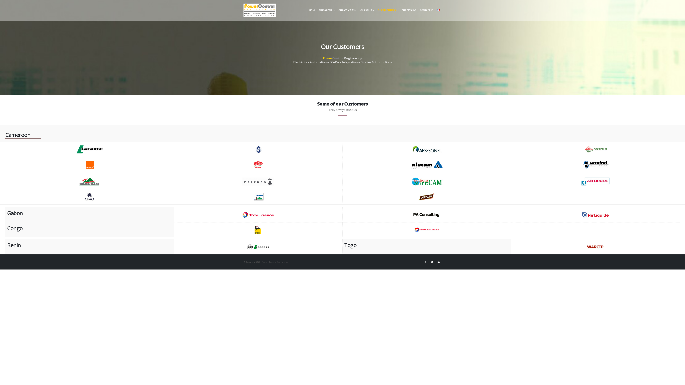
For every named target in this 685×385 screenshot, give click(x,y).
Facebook (425, 262)
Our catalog (409, 10)
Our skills (366, 10)
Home (312, 10)
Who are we (326, 10)
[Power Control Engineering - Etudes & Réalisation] (259, 10)
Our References (386, 10)
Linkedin (438, 262)
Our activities (346, 10)
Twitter (432, 262)
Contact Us (426, 10)
